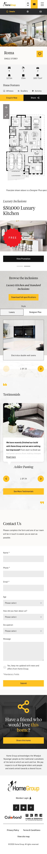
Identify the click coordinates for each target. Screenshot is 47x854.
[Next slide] (41, 39)
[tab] (20, 266)
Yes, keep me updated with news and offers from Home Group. (23, 667)
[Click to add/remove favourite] (40, 54)
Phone (5, 568)
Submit (23, 683)
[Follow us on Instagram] (23, 807)
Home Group (19, 844)
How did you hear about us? (15, 611)
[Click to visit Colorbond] (13, 817)
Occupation (8, 625)
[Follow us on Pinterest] (31, 807)
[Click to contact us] (34, 4)
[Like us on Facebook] (16, 807)
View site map (23, 836)
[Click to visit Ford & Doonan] (34, 817)
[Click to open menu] (42, 4)
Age (4, 597)
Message (7, 639)
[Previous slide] (6, 369)
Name (5, 552)
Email (5, 582)
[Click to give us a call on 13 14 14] (28, 4)
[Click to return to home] (9, 4)
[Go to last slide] (6, 39)
